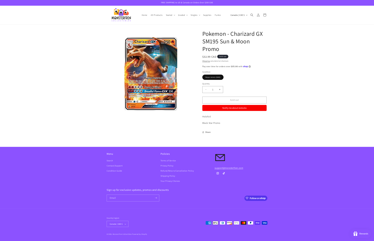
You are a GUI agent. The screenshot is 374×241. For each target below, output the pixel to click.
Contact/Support (115, 165)
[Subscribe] (156, 197)
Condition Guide (114, 170)
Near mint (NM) (214, 78)
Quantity (206, 83)
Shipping (206, 61)
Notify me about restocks (234, 107)
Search (110, 160)
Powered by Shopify (139, 234)
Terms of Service (168, 160)
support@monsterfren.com (229, 167)
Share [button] (208, 132)
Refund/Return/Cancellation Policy (177, 170)
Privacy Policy (167, 165)
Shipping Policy (168, 176)
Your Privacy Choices (170, 181)
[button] (170, 15)
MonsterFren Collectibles (122, 234)
